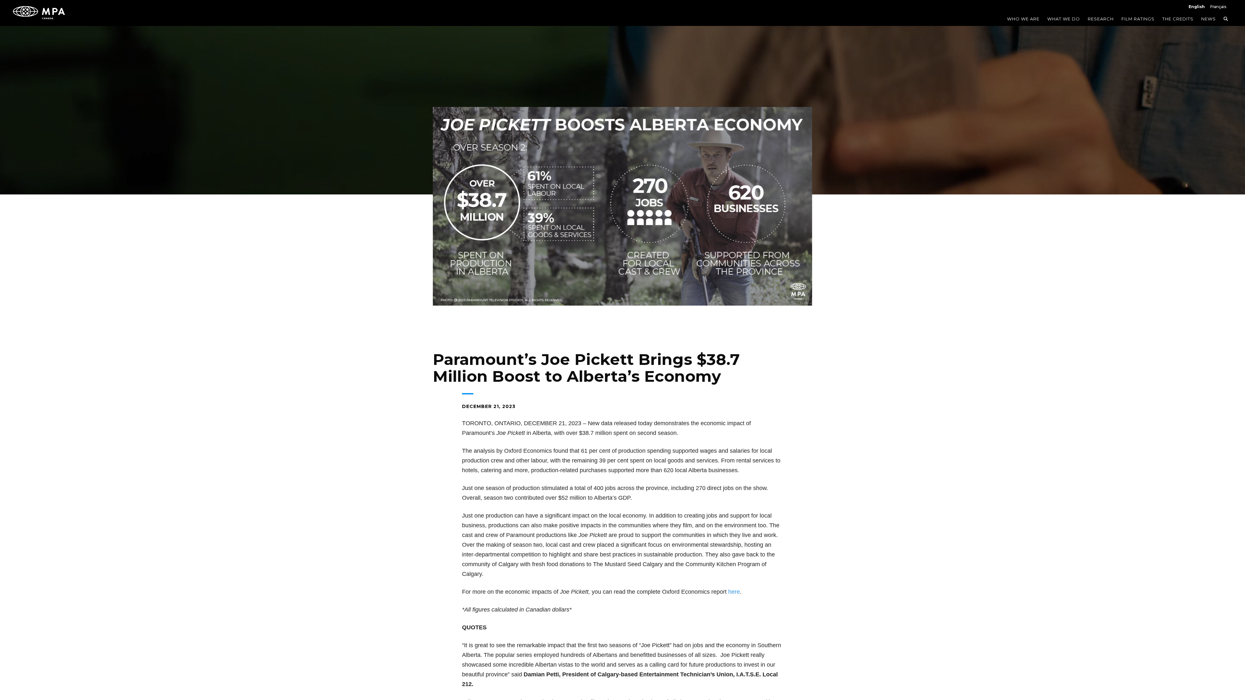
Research (1101, 18)
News (1208, 18)
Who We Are (1023, 18)
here (734, 592)
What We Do (1063, 18)
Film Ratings (1138, 18)
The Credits (1177, 18)
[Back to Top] (1224, 666)
